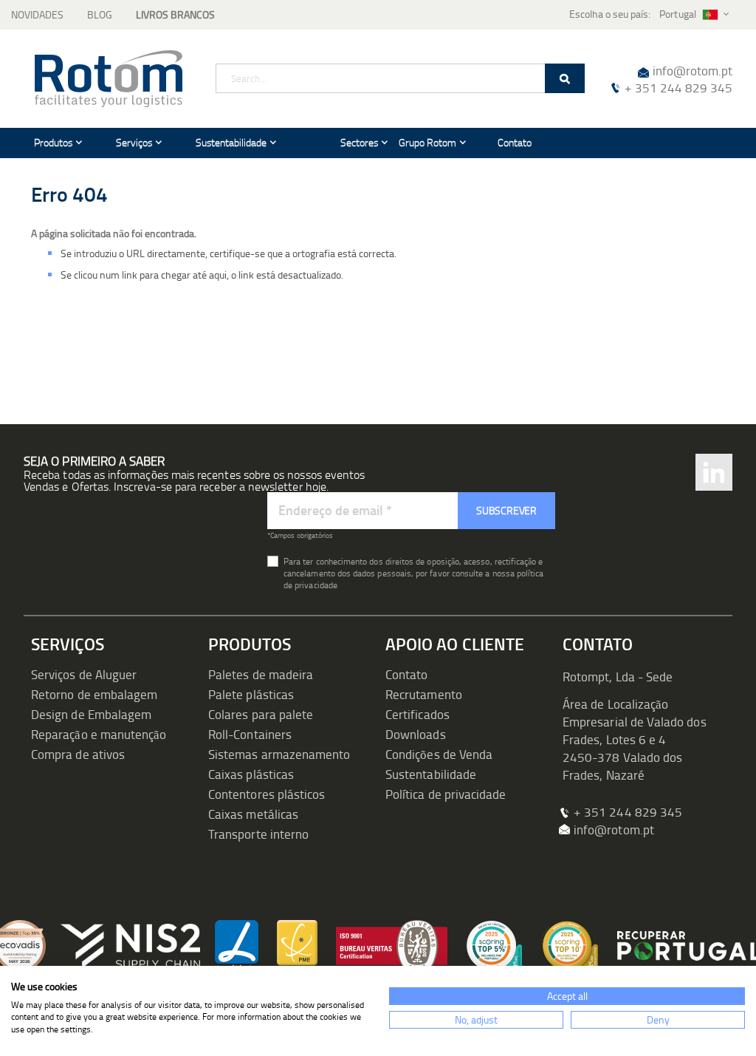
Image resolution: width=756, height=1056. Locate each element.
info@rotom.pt (692, 70)
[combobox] (400, 78)
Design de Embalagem (91, 714)
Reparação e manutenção (98, 734)
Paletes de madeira (260, 674)
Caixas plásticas (251, 774)
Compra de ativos (78, 754)
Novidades (37, 14)
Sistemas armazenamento (279, 754)
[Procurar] (565, 78)
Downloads (415, 734)
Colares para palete (260, 714)
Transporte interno (258, 834)
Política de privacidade (445, 794)
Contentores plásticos (266, 794)
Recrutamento (423, 694)
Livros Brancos (175, 14)
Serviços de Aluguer (84, 674)
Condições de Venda (438, 754)
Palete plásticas (251, 694)
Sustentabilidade (430, 774)
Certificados (417, 714)
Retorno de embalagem (94, 694)
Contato (406, 674)
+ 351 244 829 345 (678, 87)
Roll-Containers (250, 734)
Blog (99, 14)
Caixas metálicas (253, 814)
